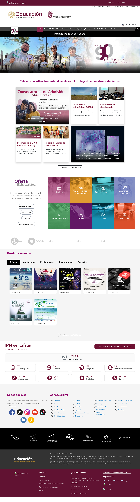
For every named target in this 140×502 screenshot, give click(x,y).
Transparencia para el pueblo (48, 487)
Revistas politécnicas (125, 401)
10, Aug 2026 (15, 323)
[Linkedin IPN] (23, 420)
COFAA (77, 404)
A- (136, 25)
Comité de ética (59, 416)
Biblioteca (57, 407)
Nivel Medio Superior (26, 206)
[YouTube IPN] (35, 412)
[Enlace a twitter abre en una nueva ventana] (116, 481)
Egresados (78, 410)
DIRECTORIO (91, 7)
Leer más (74, 483)
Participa (42, 477)
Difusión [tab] (14, 262)
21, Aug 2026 (89, 292)
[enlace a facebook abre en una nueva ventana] (108, 481)
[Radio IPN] (16, 241)
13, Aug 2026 (114, 292)
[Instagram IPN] (27, 412)
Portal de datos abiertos (79, 486)
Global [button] (99, 29)
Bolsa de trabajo (59, 413)
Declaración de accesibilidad (80, 490)
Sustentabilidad (123, 404)
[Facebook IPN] (12, 412)
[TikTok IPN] (43, 412)
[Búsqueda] (130, 3)
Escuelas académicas (82, 413)
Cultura (77, 401)
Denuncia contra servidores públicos (117, 473)
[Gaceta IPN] (31, 420)
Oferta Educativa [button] (63, 29)
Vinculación (121, 410)
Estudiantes (79, 416)
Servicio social (122, 407)
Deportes (78, 407)
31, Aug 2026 (40, 292)
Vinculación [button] (109, 29)
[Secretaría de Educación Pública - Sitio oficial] (26, 15)
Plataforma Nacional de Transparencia (51, 484)
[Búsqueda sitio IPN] (138, 29)
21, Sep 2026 (15, 292)
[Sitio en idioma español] (122, 24)
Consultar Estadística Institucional (116, 346)
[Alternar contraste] (129, 24)
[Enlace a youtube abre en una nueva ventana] (107, 484)
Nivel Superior (26, 212)
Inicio (40, 29)
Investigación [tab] (66, 262)
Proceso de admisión (26, 224)
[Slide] (40, 121)
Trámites (111, 3)
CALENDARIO (107, 7)
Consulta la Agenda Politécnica (70, 335)
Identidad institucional (103, 401)
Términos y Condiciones (79, 493)
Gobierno (121, 3)
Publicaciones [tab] (47, 262)
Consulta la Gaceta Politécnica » (70, 167)
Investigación (100, 404)
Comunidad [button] (48, 29)
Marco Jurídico (44, 480)
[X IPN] (20, 412)
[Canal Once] (36, 241)
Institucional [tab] (29, 262)
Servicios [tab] (82, 262)
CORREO (99, 7)
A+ (133, 25)
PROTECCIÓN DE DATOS (131, 7)
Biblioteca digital (59, 410)
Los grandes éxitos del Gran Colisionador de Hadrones (53, 119)
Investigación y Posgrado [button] (83, 29)
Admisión (57, 401)
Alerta (41, 490)
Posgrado (26, 218)
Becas (56, 404)
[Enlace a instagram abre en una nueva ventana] (125, 481)
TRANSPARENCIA (118, 7)
